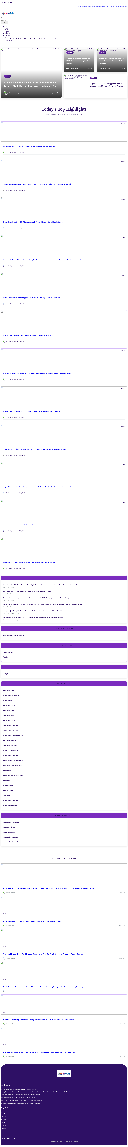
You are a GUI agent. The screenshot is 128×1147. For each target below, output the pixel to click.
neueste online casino (9, 740)
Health (12, 39)
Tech (50, 39)
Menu (5, 23)
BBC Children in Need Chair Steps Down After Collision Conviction (22, 1100)
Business (7, 30)
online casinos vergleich (10, 805)
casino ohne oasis (8, 715)
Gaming (7, 39)
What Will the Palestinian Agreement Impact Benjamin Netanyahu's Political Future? (32, 411)
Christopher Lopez (14, 93)
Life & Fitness (19, 39)
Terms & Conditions (65, 1142)
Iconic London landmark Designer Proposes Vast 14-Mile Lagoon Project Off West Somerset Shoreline (37, 184)
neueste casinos (8, 790)
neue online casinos (9, 705)
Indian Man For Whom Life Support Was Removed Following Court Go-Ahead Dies (31, 298)
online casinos (7, 700)
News (32, 39)
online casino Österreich (11, 695)
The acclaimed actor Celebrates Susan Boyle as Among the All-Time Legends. (29, 146)
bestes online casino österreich (13, 760)
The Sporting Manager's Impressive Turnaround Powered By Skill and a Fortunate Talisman (33, 617)
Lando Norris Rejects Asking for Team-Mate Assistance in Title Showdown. (111, 60)
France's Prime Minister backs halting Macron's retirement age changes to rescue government (34, 449)
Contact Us (8, 41)
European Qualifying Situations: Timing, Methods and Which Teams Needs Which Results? (32, 611)
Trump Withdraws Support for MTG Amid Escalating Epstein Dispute (78, 60)
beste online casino (9, 690)
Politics (41, 39)
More (7, 37)
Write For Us (54, 1142)
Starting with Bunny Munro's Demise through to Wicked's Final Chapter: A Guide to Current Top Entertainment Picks (43, 260)
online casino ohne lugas (11, 837)
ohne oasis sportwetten (10, 750)
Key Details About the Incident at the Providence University (19, 1089)
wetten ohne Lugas (9, 832)
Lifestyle (27, 39)
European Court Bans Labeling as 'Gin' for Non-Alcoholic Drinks (21, 1094)
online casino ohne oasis (10, 755)
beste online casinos (9, 710)
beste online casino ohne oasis (12, 765)
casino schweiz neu (9, 827)
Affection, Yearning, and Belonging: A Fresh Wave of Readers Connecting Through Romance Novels (37, 373)
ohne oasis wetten (8, 785)
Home (7, 26)
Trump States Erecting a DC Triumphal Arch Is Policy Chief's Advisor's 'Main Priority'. (33, 222)
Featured (7, 35)
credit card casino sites (10, 730)
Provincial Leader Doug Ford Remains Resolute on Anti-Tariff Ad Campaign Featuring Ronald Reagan (36, 598)
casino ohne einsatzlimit (10, 745)
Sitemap (76, 1142)
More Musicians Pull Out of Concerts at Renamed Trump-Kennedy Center (27, 591)
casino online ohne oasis (10, 725)
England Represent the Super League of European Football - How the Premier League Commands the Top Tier (41, 487)
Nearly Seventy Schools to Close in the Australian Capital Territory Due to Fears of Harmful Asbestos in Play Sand (36, 1092)
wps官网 (5, 674)
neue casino (6, 780)
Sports (46, 39)
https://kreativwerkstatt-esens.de (13, 635)
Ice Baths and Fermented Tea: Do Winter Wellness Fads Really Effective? (28, 335)
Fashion (7, 33)
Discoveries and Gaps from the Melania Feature (19, 525)
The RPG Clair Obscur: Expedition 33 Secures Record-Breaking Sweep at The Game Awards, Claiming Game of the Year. (43, 604)
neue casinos (7, 770)
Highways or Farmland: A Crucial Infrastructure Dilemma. (19, 1097)
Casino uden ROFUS (9, 652)
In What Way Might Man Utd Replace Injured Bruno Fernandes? (21, 1103)
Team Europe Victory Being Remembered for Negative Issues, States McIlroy (29, 562)
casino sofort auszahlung (11, 822)
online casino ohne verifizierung (13, 735)
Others (36, 39)
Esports (7, 32)
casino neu (6, 795)
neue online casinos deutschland (13, 775)
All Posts (7, 28)
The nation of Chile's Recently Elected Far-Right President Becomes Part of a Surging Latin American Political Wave (41, 585)
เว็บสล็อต (6, 657)
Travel (54, 39)
